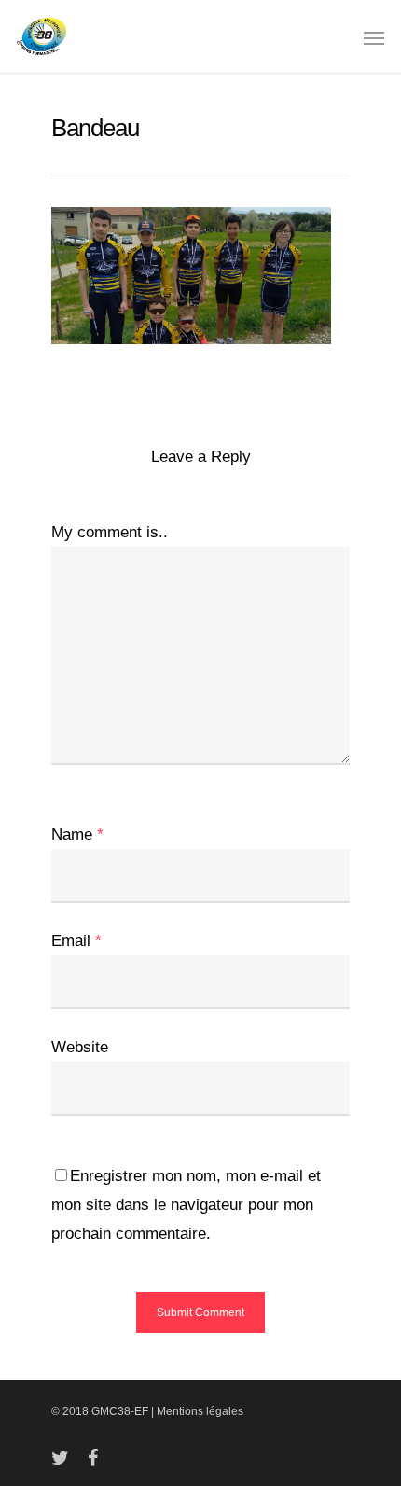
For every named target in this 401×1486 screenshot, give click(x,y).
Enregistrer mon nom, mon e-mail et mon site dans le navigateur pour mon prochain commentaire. (186, 1205)
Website (79, 1047)
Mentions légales (200, 1411)
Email (76, 941)
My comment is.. (109, 532)
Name (77, 834)
